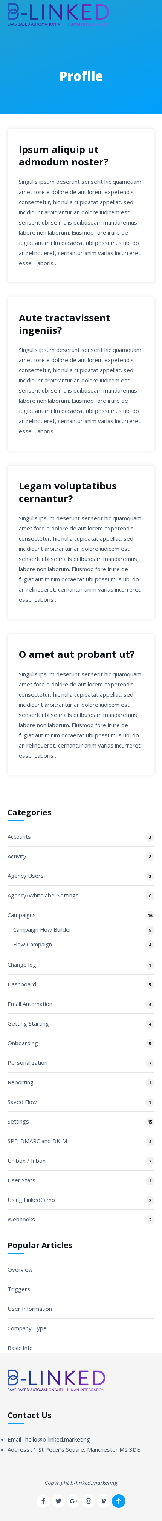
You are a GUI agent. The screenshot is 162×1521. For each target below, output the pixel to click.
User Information (30, 1308)
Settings (18, 1121)
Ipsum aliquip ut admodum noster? (63, 155)
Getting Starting (28, 1023)
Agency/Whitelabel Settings (43, 895)
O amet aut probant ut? (76, 654)
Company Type (27, 1328)
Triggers (19, 1289)
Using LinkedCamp (31, 1199)
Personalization (27, 1062)
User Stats (21, 1180)
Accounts (19, 836)
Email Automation (30, 1003)
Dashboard (22, 984)
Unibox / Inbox (27, 1160)
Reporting (21, 1082)
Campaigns (22, 915)
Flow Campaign (32, 944)
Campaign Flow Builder (42, 929)
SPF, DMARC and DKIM (37, 1141)
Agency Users (26, 875)
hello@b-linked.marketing (57, 1439)
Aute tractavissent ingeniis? (64, 324)
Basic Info (20, 1347)
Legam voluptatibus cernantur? (68, 492)
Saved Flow (22, 1101)
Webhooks (21, 1219)
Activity (17, 856)
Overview (20, 1269)
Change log (22, 964)
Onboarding (23, 1043)
